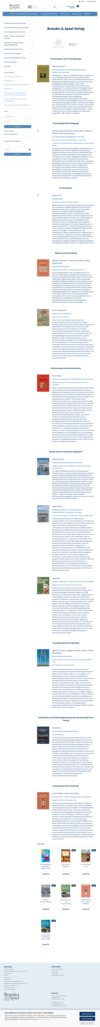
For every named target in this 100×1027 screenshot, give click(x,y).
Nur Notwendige (87, 1019)
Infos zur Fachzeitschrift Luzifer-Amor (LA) (17, 105)
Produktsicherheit (10, 987)
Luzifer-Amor (64, 14)
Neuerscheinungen (10, 62)
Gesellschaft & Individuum (12, 53)
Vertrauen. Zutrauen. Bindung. (45, 901)
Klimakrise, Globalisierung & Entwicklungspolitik (13, 44)
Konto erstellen (9, 131)
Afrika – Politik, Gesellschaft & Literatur (14, 37)
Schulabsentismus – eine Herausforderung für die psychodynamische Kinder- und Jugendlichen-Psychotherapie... (65, 902)
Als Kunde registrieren (58, 969)
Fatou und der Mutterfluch (66, 865)
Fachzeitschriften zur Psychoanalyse (16, 27)
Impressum (8, 979)
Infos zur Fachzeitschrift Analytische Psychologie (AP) (15, 100)
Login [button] (82, 1)
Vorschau (7, 66)
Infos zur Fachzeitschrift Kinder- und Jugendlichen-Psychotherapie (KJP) (15, 94)
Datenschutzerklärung (43, 1019)
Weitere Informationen (87, 1023)
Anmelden (18, 126)
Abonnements (77, 14)
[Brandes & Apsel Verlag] (14, 7)
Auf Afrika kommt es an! (86, 865)
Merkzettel (92, 1)
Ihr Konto (55, 971)
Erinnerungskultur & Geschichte (14, 32)
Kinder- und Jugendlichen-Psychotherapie (24, 14)
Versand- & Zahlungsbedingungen (14, 981)
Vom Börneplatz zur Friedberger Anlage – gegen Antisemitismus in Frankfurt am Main (46, 937)
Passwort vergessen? (10, 134)
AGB (7, 975)
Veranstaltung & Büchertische (13, 76)
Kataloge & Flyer (9, 80)
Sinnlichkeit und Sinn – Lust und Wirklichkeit (85, 902)
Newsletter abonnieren (58, 975)
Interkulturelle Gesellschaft (13, 49)
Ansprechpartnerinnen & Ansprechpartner (17, 85)
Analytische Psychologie (49, 14)
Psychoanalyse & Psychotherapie (15, 23)
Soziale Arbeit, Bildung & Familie (15, 58)
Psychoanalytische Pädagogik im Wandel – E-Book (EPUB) (45, 866)
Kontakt (8, 977)
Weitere (87, 14)
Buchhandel (8, 89)
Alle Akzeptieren (87, 1014)
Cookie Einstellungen (11, 989)
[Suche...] (54, 7)
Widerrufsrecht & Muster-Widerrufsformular (16, 983)
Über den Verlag (9, 969)
